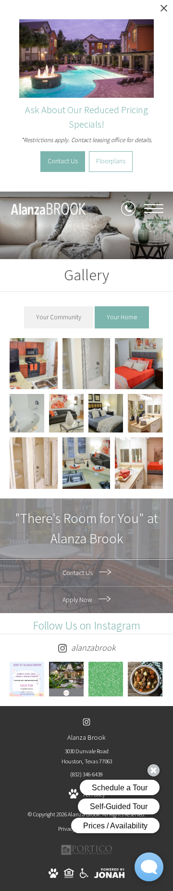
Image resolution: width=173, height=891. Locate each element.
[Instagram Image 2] (66, 679)
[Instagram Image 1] (27, 679)
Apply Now (78, 599)
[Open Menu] (153, 208)
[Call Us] (128, 208)
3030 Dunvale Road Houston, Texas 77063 (87, 756)
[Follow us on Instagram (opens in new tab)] (87, 722)
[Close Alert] (164, 11)
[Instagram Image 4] (145, 679)
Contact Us (78, 572)
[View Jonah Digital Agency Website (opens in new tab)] (109, 874)
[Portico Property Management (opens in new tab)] (86, 853)
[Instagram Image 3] (105, 679)
